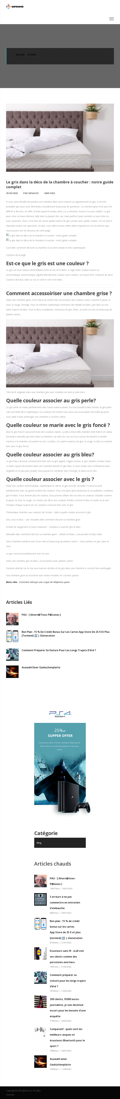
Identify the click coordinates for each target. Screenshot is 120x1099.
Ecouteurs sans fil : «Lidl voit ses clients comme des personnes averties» (67, 956)
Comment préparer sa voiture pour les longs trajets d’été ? (59, 650)
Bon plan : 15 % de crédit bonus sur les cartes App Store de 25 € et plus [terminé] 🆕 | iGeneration (66, 633)
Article (32, 54)
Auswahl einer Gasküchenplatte (41, 667)
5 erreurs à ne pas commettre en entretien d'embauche (65, 902)
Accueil (20, 54)
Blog (39, 842)
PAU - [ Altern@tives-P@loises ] (41, 614)
